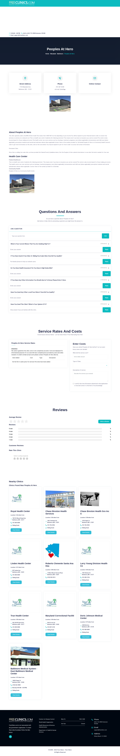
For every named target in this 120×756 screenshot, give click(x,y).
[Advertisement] (60, 18)
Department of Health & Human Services (47, 731)
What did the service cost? (80, 353)
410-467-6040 (60, 87)
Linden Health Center (21, 563)
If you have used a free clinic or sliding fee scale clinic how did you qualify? (36, 256)
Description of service (79, 370)
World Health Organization (46, 722)
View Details (16, 530)
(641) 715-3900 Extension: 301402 (36, 33)
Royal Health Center (20, 511)
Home (47, 54)
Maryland (53, 54)
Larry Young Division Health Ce (93, 564)
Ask (105, 236)
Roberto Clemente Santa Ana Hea (59, 564)
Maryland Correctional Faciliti (59, 616)
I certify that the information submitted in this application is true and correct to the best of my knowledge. (91, 384)
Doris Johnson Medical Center (91, 617)
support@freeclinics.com (21, 35)
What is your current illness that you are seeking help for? (30, 244)
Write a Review (104, 421)
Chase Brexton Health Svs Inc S (94, 512)
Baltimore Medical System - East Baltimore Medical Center (24, 671)
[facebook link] (10, 736)
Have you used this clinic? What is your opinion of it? (29, 304)
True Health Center (20, 616)
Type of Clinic (77, 361)
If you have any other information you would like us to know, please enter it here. (38, 280)
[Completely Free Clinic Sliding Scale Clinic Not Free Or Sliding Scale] (90, 365)
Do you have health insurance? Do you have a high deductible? (32, 268)
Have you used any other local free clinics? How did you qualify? (33, 292)
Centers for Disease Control (46, 719)
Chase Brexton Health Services (56, 512)
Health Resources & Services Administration (47, 726)
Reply (106, 249)
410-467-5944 (59, 89)
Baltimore (60, 54)
